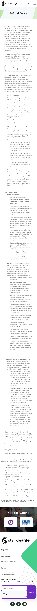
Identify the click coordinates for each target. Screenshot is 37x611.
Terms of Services (6, 556)
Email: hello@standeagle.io (8, 574)
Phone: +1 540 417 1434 (7, 572)
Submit (31, 592)
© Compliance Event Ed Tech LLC (9, 561)
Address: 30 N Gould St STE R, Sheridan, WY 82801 (14, 559)
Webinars (3, 554)
